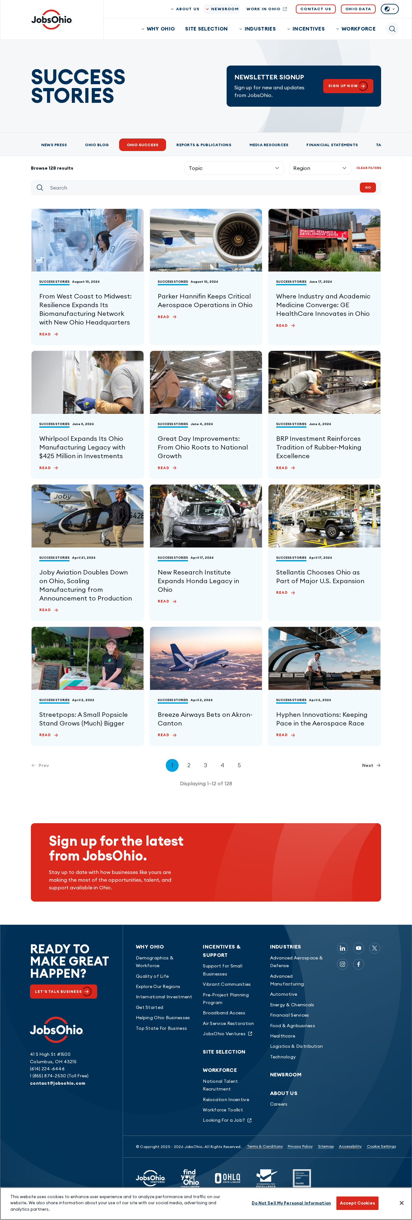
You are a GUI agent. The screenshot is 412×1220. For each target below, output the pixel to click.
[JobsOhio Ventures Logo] (150, 1178)
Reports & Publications (203, 144)
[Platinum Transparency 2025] (302, 1178)
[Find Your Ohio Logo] (190, 1178)
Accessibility (350, 1146)
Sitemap (326, 1146)
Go (368, 187)
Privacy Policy (300, 1146)
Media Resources (269, 144)
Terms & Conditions (265, 1146)
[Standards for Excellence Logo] (266, 1178)
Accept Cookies (357, 1203)
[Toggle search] (392, 28)
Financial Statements (332, 144)
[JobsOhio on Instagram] (342, 964)
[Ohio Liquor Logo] (228, 1178)
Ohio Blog (96, 144)
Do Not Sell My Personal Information (291, 1203)
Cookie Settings (381, 1146)
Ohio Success (143, 144)
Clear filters (368, 168)
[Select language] (390, 9)
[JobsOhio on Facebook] (358, 964)
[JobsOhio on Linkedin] (342, 948)
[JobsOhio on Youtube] (358, 948)
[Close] (402, 1203)
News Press (54, 144)
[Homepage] (51, 19)
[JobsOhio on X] (374, 948)
